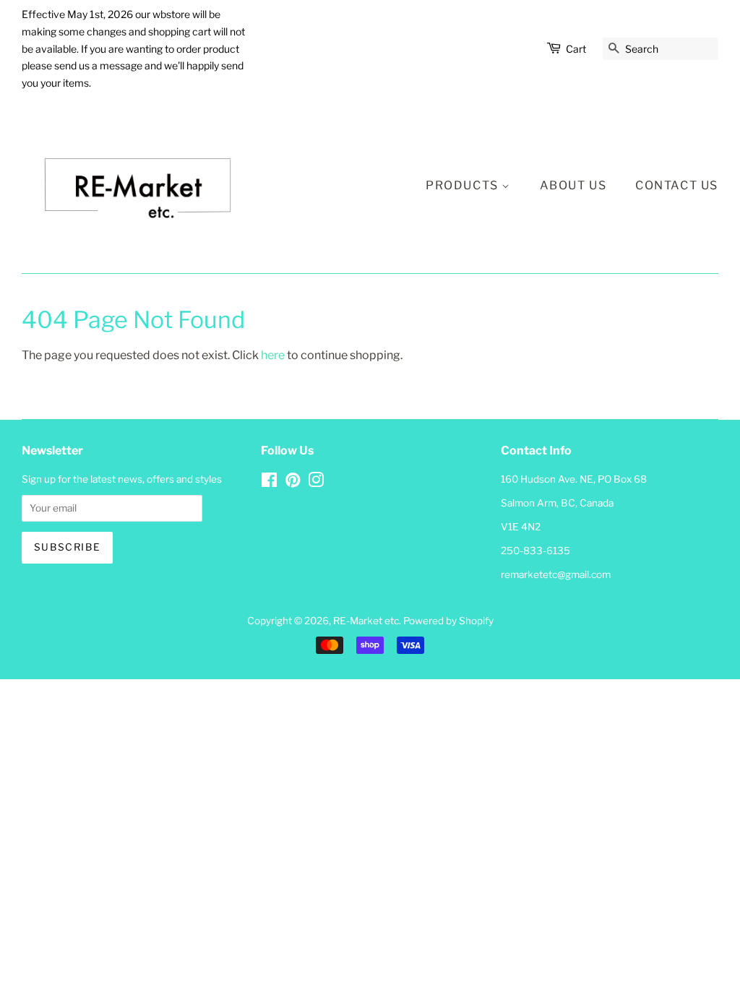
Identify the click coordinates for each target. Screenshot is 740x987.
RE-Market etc (366, 620)
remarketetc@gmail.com (556, 574)
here (273, 355)
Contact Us (676, 185)
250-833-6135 (535, 550)
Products (464, 185)
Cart (576, 49)
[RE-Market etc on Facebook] (269, 482)
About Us (573, 185)
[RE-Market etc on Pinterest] (293, 482)
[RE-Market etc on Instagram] (316, 482)
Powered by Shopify (448, 620)
